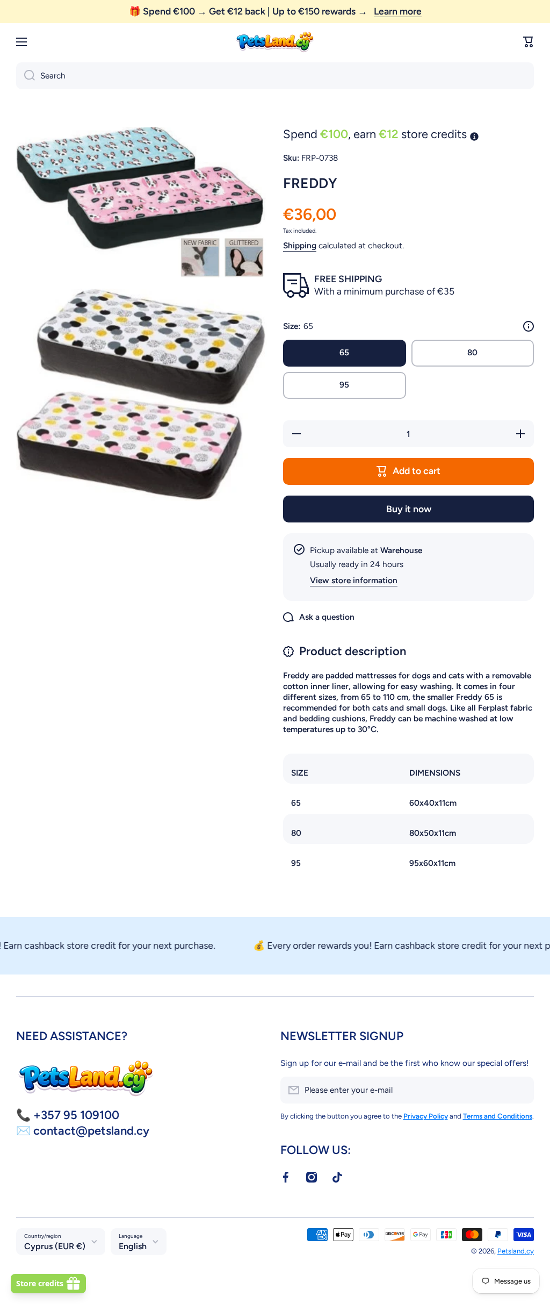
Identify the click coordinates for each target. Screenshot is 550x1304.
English (133, 1246)
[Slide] (528, 326)
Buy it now (408, 508)
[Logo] (275, 42)
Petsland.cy (515, 1250)
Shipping (299, 245)
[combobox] (275, 75)
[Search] (25, 75)
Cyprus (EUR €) (54, 1246)
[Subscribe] (520, 1090)
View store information (353, 580)
